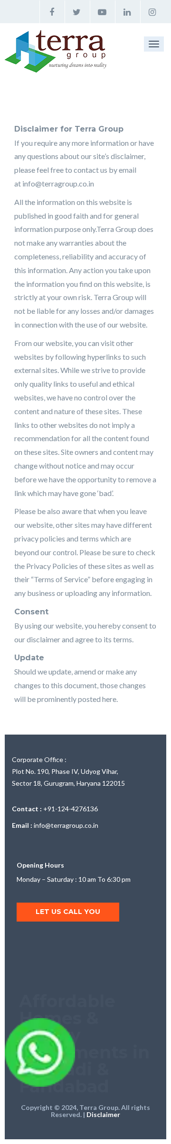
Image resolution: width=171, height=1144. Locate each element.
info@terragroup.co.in (58, 183)
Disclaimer (103, 1114)
